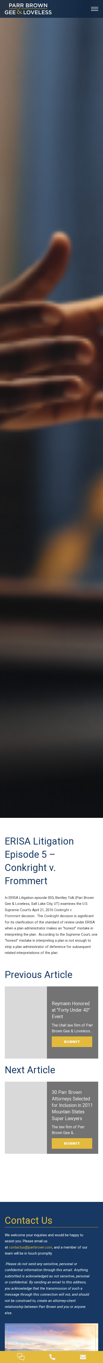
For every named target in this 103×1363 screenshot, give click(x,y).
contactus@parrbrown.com (30, 1247)
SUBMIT (72, 1042)
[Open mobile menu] (94, 9)
